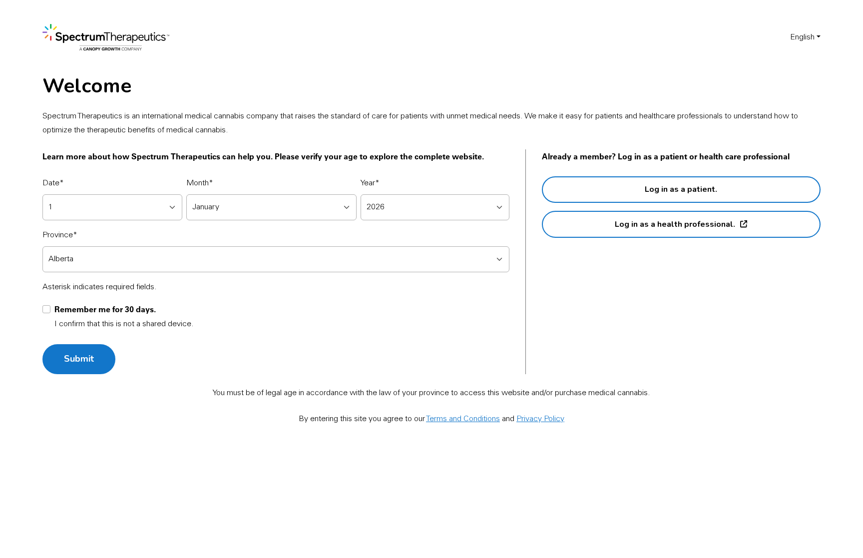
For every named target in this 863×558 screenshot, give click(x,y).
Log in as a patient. (681, 189)
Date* (53, 183)
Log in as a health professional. (675, 224)
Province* (59, 235)
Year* (370, 183)
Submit (79, 359)
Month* (199, 183)
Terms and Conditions (463, 419)
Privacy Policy (540, 419)
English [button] (802, 37)
